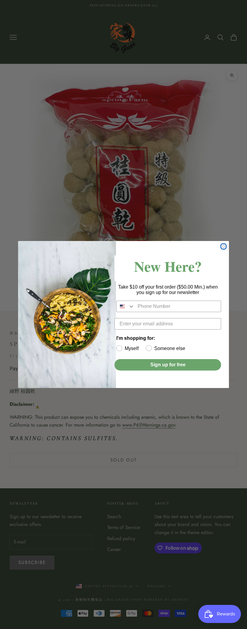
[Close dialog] (223, 246)
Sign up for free (168, 364)
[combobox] (126, 306)
